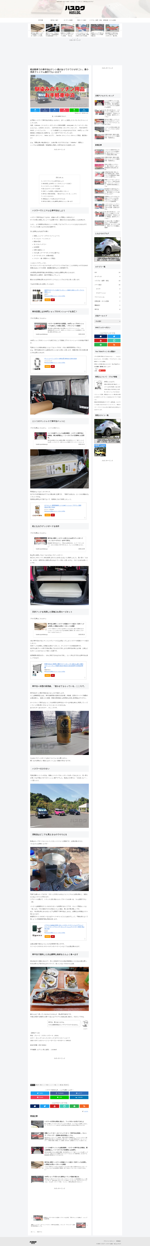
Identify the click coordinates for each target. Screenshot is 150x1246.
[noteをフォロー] (64, 1106)
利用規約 (118, 1241)
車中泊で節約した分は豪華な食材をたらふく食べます (58, 201)
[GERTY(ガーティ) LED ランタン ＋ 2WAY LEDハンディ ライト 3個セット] (37, 294)
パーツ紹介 (107, 285)
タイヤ (108, 289)
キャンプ (43, 1085)
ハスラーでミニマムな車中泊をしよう (53, 181)
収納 (62, 1085)
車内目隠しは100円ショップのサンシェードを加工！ (57, 183)
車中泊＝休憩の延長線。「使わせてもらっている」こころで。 (60, 193)
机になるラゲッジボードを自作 (51, 188)
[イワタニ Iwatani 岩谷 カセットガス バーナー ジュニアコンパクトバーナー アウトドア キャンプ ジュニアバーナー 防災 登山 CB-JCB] (37, 929)
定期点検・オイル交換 (107, 301)
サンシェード (51, 1085)
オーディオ (107, 276)
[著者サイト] (34, 1106)
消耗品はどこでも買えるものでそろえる (54, 199)
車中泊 (33, 1085)
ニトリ (57, 1085)
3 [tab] (77, 38)
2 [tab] (75, 38)
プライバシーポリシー (109, 1241)
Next (121, 30)
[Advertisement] (75, 52)
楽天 (53, 299)
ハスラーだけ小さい (48, 196)
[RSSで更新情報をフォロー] (84, 1106)
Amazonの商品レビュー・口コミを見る (55, 296)
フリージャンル (107, 297)
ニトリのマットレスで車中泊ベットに (53, 186)
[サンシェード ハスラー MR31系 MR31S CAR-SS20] (37, 363)
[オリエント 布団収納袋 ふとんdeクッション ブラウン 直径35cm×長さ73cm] (37, 510)
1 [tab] (72, 38)
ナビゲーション (108, 293)
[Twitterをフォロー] (44, 1106)
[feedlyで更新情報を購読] (74, 1106)
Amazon (48, 299)
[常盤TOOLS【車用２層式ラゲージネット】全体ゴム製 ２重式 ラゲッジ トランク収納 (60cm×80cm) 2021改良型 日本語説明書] (37, 668)
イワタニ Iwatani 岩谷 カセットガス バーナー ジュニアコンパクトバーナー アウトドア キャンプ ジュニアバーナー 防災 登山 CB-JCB (64, 926)
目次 (57, 177)
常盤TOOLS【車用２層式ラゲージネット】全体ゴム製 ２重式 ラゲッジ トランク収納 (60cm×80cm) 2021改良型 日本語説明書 (63, 665)
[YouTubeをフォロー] (54, 1106)
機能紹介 (107, 305)
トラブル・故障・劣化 (107, 280)
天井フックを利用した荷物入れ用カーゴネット (56, 191)
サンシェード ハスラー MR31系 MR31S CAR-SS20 (60, 358)
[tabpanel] (37, 30)
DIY (38, 1085)
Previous (29, 30)
